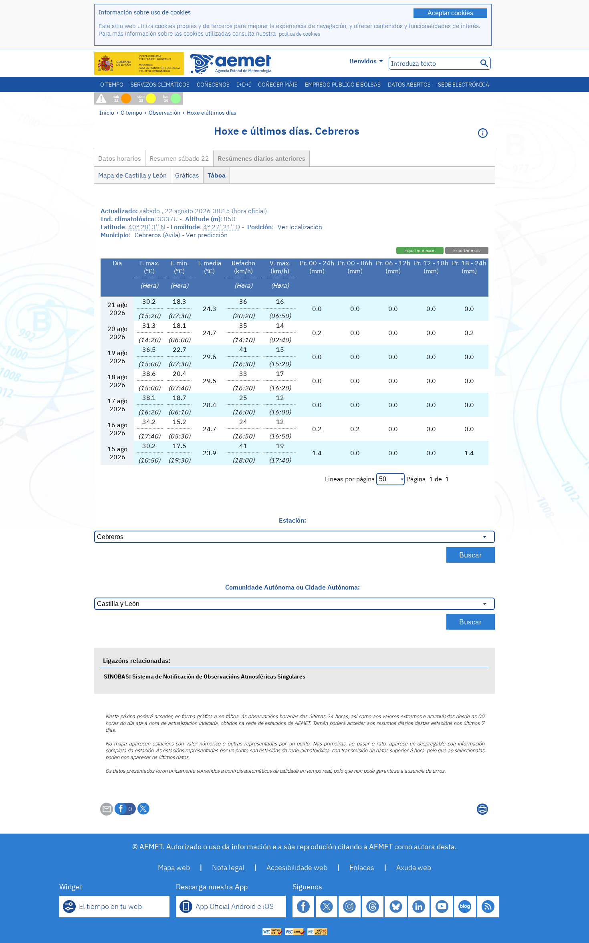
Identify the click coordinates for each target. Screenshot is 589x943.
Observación (164, 112)
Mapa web (174, 867)
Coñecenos (213, 84)
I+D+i (244, 84)
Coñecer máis (278, 84)
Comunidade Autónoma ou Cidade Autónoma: (292, 587)
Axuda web (413, 867)
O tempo (111, 84)
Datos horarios (119, 158)
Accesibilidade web (296, 867)
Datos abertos (409, 84)
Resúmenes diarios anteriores (261, 158)
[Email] (106, 813)
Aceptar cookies (450, 13)
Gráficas (187, 175)
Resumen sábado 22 (179, 158)
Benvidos (363, 61)
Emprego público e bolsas (343, 84)
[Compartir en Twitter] (143, 809)
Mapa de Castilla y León (132, 175)
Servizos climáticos (160, 84)
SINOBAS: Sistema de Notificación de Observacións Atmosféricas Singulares (204, 676)
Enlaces (361, 867)
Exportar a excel (420, 250)
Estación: (292, 520)
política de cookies (299, 33)
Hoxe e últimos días (211, 112)
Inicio (106, 112)
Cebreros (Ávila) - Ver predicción (181, 235)
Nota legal (228, 867)
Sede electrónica (463, 84)
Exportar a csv (466, 250)
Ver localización (300, 227)
